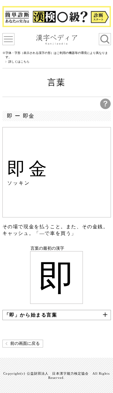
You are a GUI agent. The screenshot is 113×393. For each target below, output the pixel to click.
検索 (105, 39)
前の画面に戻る (25, 343)
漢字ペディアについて (8, 39)
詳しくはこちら (19, 61)
